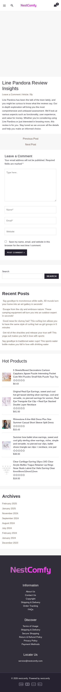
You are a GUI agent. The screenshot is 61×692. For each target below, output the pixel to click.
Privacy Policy (30, 640)
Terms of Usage (30, 626)
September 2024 (10, 518)
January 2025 (9, 508)
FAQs (30, 609)
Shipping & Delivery (30, 602)
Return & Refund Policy (30, 637)
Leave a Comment (11, 94)
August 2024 (8, 523)
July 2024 (7, 528)
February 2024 (9, 533)
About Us (30, 591)
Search (5, 271)
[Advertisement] (30, 41)
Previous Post (30, 139)
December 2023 (10, 543)
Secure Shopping (30, 633)
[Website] (30, 232)
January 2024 (9, 538)
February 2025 (9, 503)
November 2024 (10, 513)
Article (25, 94)
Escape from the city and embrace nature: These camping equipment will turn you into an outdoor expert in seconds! (29, 312)
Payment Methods (31, 644)
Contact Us (30, 595)
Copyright (30, 598)
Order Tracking (30, 606)
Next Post (30, 144)
